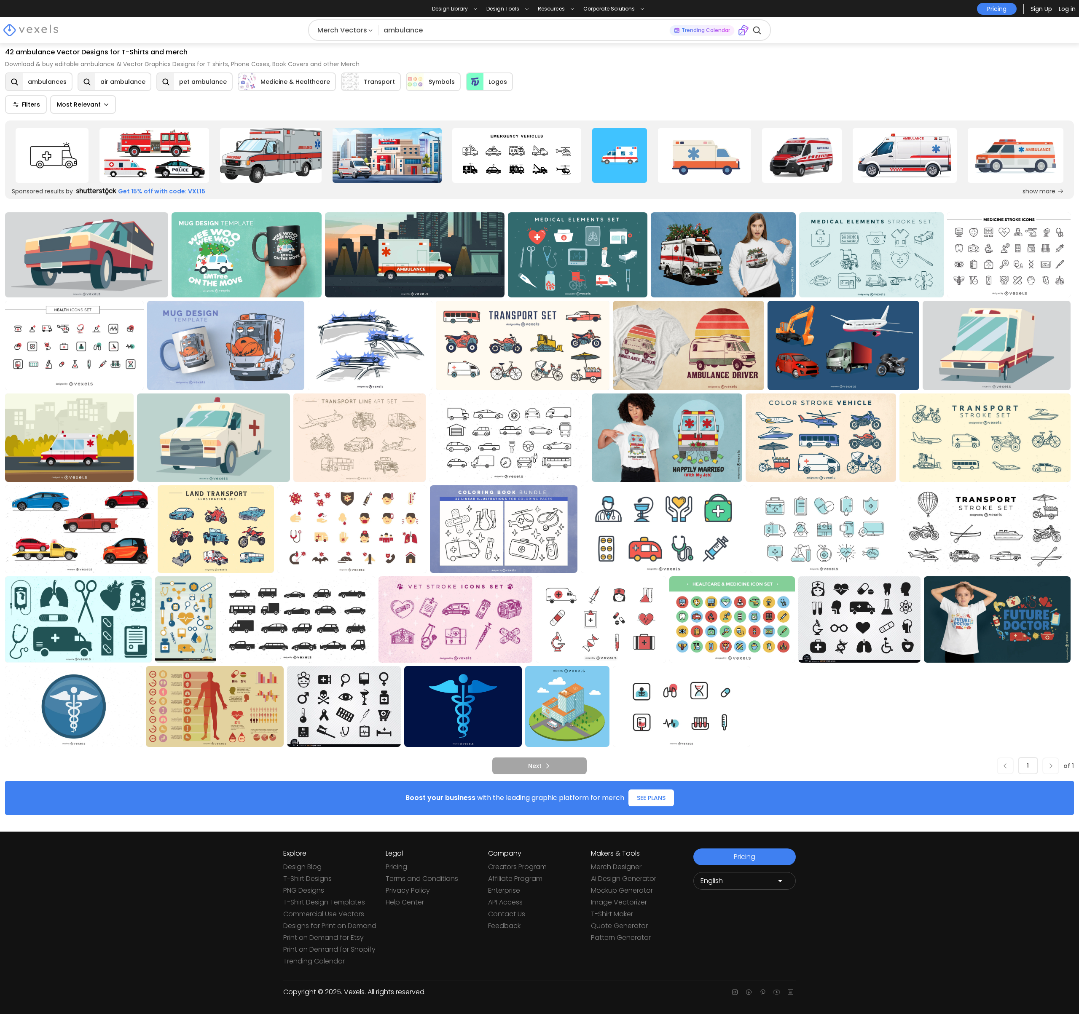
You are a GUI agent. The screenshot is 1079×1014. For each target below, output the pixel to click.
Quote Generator (619, 926)
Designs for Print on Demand (329, 926)
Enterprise (504, 890)
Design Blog (302, 867)
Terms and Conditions (422, 878)
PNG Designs (303, 890)
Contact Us (506, 914)
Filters (31, 104)
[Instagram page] (735, 992)
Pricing (396, 867)
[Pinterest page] (762, 992)
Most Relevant (79, 104)
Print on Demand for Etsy (323, 937)
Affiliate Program (515, 878)
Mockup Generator (622, 890)
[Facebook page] (748, 992)
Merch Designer (616, 867)
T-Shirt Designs (307, 878)
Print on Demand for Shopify (329, 949)
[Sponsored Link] (52, 155)
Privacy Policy (408, 890)
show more (1039, 191)
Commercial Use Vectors (323, 914)
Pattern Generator (621, 937)
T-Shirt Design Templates (324, 902)
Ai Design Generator (623, 878)
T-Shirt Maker (612, 914)
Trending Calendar (314, 961)
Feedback (504, 926)
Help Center (405, 902)
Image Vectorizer (619, 902)
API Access (505, 902)
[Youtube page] (776, 992)
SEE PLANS (651, 798)
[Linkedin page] (790, 992)
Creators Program (517, 867)
